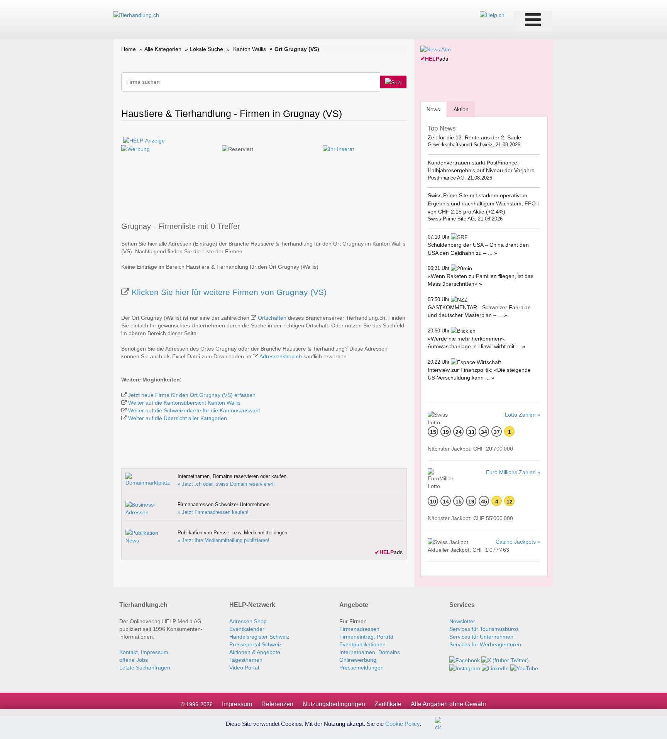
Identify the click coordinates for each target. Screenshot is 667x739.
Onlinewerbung (357, 660)
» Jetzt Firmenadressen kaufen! (213, 512)
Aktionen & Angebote (254, 652)
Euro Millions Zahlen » (513, 472)
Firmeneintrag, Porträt (366, 637)
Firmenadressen (359, 629)
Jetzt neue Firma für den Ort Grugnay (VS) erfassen (192, 395)
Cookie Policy (402, 723)
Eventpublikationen (362, 644)
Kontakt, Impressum (143, 652)
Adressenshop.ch (280, 356)
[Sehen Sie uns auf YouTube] (524, 668)
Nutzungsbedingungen (334, 704)
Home (128, 49)
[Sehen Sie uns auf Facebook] (464, 660)
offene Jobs (133, 660)
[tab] (433, 109)
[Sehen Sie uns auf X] (505, 660)
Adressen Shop (248, 621)
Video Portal (244, 667)
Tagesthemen (245, 660)
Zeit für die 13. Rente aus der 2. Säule (474, 137)
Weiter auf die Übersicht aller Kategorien (177, 418)
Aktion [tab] (461, 109)
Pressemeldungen (361, 667)
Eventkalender (246, 629)
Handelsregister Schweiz (259, 637)
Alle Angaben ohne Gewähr (448, 704)
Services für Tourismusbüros (484, 629)
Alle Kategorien (162, 49)
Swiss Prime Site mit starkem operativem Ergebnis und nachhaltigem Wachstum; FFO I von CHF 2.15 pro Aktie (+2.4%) (483, 203)
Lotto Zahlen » (522, 415)
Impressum (237, 704)
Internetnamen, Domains (369, 652)
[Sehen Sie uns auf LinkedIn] (495, 668)
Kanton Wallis (249, 49)
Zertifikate (387, 704)
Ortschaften (272, 318)
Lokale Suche (206, 49)
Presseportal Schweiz (255, 644)
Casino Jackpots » (518, 542)
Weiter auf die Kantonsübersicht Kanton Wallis (184, 403)
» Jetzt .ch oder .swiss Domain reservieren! (226, 484)
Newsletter (462, 621)
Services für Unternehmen (481, 637)
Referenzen (277, 704)
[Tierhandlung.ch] (136, 15)
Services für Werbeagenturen (485, 644)
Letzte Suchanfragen (144, 667)
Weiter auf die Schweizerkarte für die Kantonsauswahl (194, 410)
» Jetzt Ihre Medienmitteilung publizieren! (223, 540)
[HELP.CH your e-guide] (492, 15)
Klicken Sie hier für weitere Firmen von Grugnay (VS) (229, 292)
